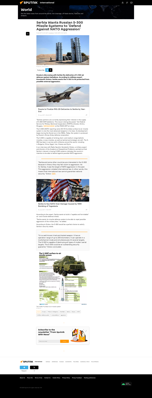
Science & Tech (84, 361)
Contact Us (47, 378)
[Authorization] (122, 2)
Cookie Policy (56, 378)
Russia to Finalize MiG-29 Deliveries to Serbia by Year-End (61, 110)
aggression (63, 315)
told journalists (49, 126)
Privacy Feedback (77, 378)
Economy (68, 361)
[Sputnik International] (29, 5)
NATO (78, 311)
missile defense (55, 315)
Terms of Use (38, 378)
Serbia (68, 311)
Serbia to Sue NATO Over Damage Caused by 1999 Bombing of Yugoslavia (60, 205)
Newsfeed (62, 311)
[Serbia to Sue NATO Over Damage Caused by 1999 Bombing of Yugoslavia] (62, 190)
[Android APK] (126, 384)
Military (76, 361)
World (38, 311)
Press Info (30, 378)
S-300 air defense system (43, 315)
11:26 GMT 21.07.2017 (42, 33)
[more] (86, 115)
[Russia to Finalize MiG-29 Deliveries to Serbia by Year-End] (62, 95)
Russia (73, 311)
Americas (55, 361)
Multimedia (95, 361)
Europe (44, 311)
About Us (22, 378)
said (53, 174)
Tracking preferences (90, 378)
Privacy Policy (66, 378)
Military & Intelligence (53, 311)
